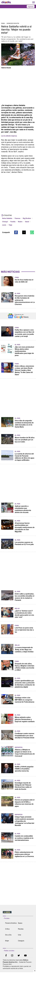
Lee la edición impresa (9, 136)
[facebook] (6, 956)
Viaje (10, 225)
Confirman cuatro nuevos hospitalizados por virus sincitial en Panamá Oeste (24, 736)
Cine (19, 935)
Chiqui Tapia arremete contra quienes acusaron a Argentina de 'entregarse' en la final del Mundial (24, 821)
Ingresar (31, 6)
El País (17, 293)
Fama (17, 277)
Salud (27, 221)
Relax (17, 608)
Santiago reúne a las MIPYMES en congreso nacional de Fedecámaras (24, 700)
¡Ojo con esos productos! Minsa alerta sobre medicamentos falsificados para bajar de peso (24, 351)
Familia (12, 221)
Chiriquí (5, 221)
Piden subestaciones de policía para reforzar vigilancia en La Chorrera (24, 854)
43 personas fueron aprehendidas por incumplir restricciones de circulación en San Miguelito (24, 527)
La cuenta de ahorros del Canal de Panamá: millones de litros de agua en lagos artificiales (24, 457)
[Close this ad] (34, 970)
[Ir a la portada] (6, 2)
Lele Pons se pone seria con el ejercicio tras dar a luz (24, 630)
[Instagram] (12, 956)
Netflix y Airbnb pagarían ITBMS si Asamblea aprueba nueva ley (24, 769)
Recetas (21, 929)
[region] (18, 16)
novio (4, 225)
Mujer (7, 941)
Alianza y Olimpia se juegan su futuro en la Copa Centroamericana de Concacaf (25, 753)
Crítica (7, 929)
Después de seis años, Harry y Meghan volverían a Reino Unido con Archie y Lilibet (24, 667)
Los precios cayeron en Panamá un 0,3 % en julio (24, 543)
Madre (20, 221)
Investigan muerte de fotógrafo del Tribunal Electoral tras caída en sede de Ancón (23, 786)
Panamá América (11, 923)
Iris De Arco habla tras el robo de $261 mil (24, 281)
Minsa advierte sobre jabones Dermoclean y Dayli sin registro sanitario (25, 719)
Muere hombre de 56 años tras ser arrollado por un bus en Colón (24, 440)
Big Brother (27, 218)
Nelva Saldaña (7, 218)
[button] (16, 232)
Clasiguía (21, 941)
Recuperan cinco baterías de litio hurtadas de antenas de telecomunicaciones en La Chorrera (25, 300)
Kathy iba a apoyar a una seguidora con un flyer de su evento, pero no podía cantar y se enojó (24, 333)
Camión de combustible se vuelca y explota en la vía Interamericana (24, 838)
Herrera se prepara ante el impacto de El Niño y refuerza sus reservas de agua (24, 803)
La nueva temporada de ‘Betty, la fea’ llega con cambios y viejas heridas (24, 650)
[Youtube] (25, 956)
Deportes (18, 747)
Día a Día (8, 935)
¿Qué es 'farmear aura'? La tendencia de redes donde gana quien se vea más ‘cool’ (24, 614)
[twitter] (19, 956)
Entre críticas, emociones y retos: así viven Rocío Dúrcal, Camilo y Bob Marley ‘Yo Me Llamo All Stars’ (24, 370)
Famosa (17, 218)
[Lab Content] (18, 913)
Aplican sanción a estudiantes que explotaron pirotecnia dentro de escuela (23, 509)
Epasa (20, 923)
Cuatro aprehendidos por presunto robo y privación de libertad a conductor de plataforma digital (25, 684)
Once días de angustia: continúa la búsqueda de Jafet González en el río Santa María (24, 424)
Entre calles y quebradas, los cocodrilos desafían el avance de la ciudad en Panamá (24, 597)
